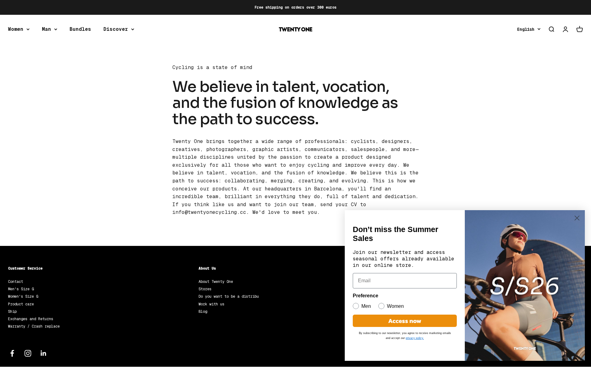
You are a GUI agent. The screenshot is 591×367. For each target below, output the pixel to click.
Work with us (211, 304)
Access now (404, 320)
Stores (205, 289)
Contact (15, 281)
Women (15, 29)
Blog (203, 311)
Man (46, 29)
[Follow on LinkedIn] (43, 353)
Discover (115, 29)
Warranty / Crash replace (34, 326)
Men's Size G (21, 289)
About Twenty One (216, 281)
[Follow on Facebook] (12, 353)
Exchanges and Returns (30, 318)
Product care (21, 304)
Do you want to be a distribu (229, 296)
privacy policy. (415, 338)
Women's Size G (23, 296)
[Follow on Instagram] (28, 353)
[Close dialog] (577, 218)
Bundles (80, 29)
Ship (12, 311)
